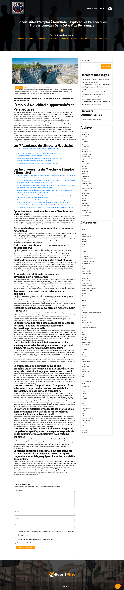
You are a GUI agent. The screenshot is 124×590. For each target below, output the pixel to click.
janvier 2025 (85, 178)
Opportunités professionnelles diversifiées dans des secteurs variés (38, 148)
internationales (44, 91)
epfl (83, 295)
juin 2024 (85, 196)
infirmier (84, 337)
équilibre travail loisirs (21, 91)
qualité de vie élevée (20, 93)
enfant (84, 293)
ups (83, 428)
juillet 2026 (85, 134)
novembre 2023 (86, 213)
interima (84, 339)
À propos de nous (91, 8)
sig (83, 396)
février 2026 (85, 147)
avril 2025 (85, 171)
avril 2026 (85, 142)
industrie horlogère (33, 91)
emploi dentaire (87, 286)
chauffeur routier (87, 264)
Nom (17, 512)
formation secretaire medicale (91, 313)
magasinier (85, 366)
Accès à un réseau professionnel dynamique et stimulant (35, 160)
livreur (84, 359)
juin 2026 (84, 137)
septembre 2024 (87, 188)
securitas (85, 393)
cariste (84, 251)
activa (84, 227)
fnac (83, 308)
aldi (83, 232)
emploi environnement (89, 288)
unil (83, 425)
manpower (85, 371)
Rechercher (86, 60)
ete (83, 298)
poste (84, 384)
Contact (101, 8)
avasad (84, 239)
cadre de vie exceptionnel (24, 89)
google (84, 320)
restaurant (85, 386)
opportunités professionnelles (63, 91)
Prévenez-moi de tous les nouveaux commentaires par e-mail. (35, 539)
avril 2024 (85, 200)
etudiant (85, 300)
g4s (83, 315)
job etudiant (86, 342)
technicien (85, 406)
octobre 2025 (86, 156)
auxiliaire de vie (87, 237)
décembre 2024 (86, 181)
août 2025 (85, 161)
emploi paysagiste (87, 290)
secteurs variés (35, 93)
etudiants (85, 303)
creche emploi (86, 271)
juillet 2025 (85, 164)
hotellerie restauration (89, 327)
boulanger (85, 249)
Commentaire (19, 490)
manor (84, 369)
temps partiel (86, 408)
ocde (83, 379)
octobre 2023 (86, 215)
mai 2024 (84, 198)
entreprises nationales (47, 89)
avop (83, 244)
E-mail (17, 518)
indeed (84, 335)
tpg (83, 415)
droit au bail (86, 281)
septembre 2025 (87, 159)
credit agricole (86, 273)
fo (82, 310)
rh (82, 388)
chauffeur (85, 256)
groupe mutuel (87, 322)
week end (85, 430)
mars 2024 (85, 203)
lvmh (83, 364)
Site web (17, 525)
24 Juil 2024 (19, 87)
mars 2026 (85, 144)
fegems (84, 305)
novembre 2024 (87, 183)
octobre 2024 (86, 186)
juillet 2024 (85, 193)
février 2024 (85, 205)
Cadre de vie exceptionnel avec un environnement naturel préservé (38, 153)
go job (84, 317)
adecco (84, 229)
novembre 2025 (86, 154)
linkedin (84, 357)
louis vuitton (86, 362)
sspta (28, 87)
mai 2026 (84, 139)
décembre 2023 (86, 210)
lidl (83, 354)
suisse (84, 401)
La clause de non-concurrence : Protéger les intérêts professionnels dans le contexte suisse (96, 87)
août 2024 (85, 191)
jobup (84, 347)
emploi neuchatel (36, 89)
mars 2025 (85, 173)
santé (28, 93)
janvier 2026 (85, 149)
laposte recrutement (88, 352)
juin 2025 (84, 166)
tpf (83, 413)
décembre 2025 (86, 151)
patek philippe (86, 381)
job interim (85, 344)
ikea (83, 332)
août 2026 (85, 132)
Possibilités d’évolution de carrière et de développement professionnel (39, 158)
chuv (83, 266)
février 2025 (85, 176)
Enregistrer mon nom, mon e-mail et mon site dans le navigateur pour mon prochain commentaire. (45, 531)
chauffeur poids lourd (89, 261)
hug (83, 330)
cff (83, 254)
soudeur (84, 398)
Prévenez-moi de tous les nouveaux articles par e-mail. (33, 543)
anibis (84, 234)
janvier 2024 (85, 208)
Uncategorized (65, 35)
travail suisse (86, 420)
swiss (83, 403)
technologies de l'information (48, 93)
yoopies (84, 433)
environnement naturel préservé (63, 89)
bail (83, 246)
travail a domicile (87, 418)
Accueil (53, 35)
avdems (84, 241)
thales (84, 411)
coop (83, 268)
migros (84, 374)
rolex (83, 391)
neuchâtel (52, 91)
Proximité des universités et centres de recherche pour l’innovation (38, 163)
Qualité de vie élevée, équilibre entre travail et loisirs (33, 156)
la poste (84, 349)
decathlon (85, 278)
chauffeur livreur (87, 259)
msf (83, 376)
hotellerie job (86, 325)
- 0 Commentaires (35, 87)
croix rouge (85, 276)
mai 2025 (84, 169)
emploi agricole (87, 283)
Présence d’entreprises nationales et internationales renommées (37, 151)
